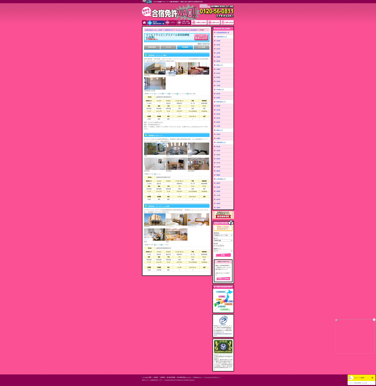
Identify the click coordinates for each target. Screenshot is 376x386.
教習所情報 (152, 47)
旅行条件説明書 (171, 377)
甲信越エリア (220, 89)
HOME (144, 22)
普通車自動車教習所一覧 (156, 22)
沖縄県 (218, 207)
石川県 (218, 109)
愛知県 (218, 122)
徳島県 (218, 171)
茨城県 (218, 69)
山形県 (218, 53)
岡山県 (218, 146)
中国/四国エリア (221, 142)
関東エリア (219, 65)
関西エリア (219, 130)
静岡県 (218, 105)
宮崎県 (218, 203)
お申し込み (214, 22)
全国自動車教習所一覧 (222, 32)
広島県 (218, 150)
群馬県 (218, 77)
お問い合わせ (227, 22)
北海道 (218, 40)
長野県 (218, 97)
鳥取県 (218, 158)
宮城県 (218, 57)
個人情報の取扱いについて (184, 377)
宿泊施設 (185, 47)
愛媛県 (218, 175)
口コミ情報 (202, 47)
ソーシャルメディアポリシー (211, 377)
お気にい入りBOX (199, 22)
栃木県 (218, 73)
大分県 (218, 195)
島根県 (218, 154)
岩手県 (218, 48)
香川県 (218, 162)
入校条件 (155, 377)
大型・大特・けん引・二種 (184, 22)
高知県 (218, 166)
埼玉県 (218, 81)
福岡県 (218, 183)
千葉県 (218, 85)
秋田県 (218, 44)
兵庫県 (218, 138)
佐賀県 (218, 187)
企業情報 (162, 377)
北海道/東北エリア (221, 36)
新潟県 (218, 93)
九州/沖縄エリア (221, 179)
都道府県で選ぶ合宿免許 (223, 28)
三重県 (218, 126)
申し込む (201, 37)
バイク (171, 22)
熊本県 (218, 199)
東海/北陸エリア (221, 101)
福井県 (218, 114)
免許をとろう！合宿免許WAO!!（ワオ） (152, 380)
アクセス (168, 47)
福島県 (218, 61)
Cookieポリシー (197, 377)
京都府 (218, 134)
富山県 (218, 118)
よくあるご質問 (147, 377)
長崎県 (218, 191)
